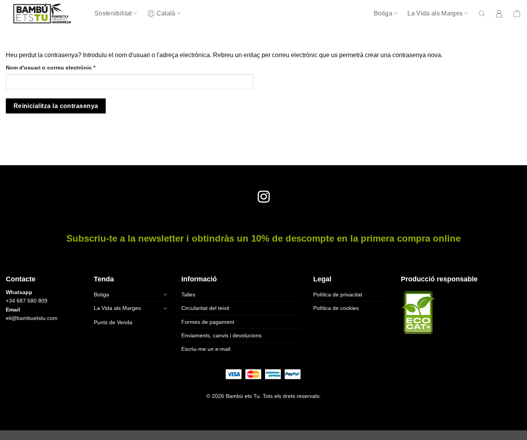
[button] (482, 13)
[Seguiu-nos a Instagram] (263, 198)
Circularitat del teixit (205, 308)
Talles (188, 294)
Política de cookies (336, 308)
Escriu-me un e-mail (205, 349)
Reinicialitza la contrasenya (56, 106)
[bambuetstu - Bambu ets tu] (44, 13)
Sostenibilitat (113, 13)
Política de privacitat (337, 294)
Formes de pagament (207, 322)
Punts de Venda (113, 322)
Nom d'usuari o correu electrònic (63, 67)
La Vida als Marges (435, 13)
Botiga (383, 13)
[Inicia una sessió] (499, 13)
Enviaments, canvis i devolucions (221, 335)
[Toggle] (165, 294)
